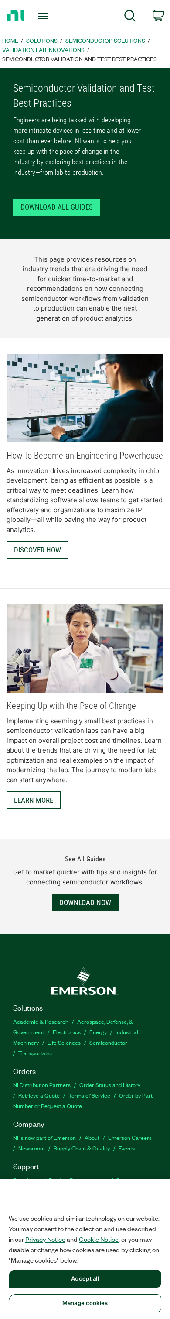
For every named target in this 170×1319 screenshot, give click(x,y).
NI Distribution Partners (42, 1085)
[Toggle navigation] (44, 16)
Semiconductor (108, 1042)
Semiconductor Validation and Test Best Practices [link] (79, 59)
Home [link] (10, 40)
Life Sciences (64, 1042)
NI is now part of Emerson (44, 1137)
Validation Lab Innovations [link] (43, 49)
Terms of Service (89, 1095)
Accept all (85, 1278)
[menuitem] (130, 17)
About (92, 1137)
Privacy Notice (45, 1239)
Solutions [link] (42, 40)
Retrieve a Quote (39, 1095)
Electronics (67, 1032)
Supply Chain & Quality (82, 1148)
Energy (98, 1032)
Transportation (36, 1053)
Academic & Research (40, 1021)
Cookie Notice (99, 1239)
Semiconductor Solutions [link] (105, 40)
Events (127, 1148)
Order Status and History (109, 1085)
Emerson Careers (130, 1137)
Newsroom (31, 1148)
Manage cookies (85, 1302)
